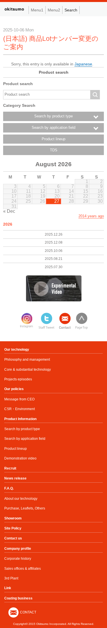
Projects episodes (18, 379)
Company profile (17, 549)
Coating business (18, 598)
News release (15, 478)
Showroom (13, 518)
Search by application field (24, 439)
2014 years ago (91, 216)
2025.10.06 (53, 250)
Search (70, 10)
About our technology (20, 499)
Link (7, 588)
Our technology (16, 350)
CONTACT (28, 612)
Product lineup (53, 139)
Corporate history (17, 559)
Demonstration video (20, 458)
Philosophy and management (27, 360)
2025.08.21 (53, 258)
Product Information (20, 419)
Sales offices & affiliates (22, 569)
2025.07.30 (53, 267)
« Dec (9, 211)
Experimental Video (53, 288)
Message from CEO (19, 399)
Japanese (83, 64)
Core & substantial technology (27, 370)
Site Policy (12, 528)
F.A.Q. (9, 488)
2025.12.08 (53, 242)
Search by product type (22, 429)
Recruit (10, 468)
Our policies (14, 389)
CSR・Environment (19, 409)
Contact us (13, 538)
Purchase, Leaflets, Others (24, 508)
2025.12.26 (53, 234)
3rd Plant (11, 578)
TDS (53, 150)
